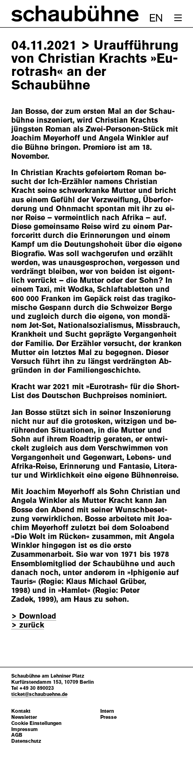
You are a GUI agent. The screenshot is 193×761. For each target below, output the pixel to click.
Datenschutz (26, 741)
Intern (107, 711)
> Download (33, 616)
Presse (108, 717)
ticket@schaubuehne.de (39, 694)
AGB (16, 735)
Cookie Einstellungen (36, 723)
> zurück (27, 625)
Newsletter (24, 717)
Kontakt (20, 711)
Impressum (24, 729)
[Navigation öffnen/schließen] (178, 18)
